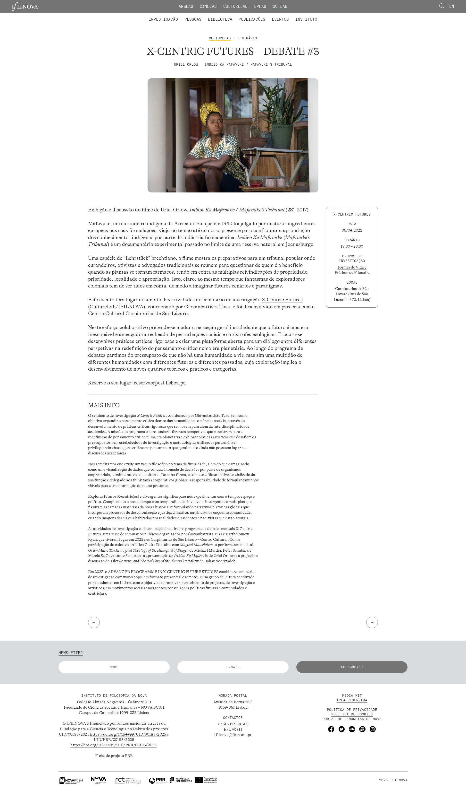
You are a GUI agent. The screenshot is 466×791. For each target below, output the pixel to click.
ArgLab (186, 6)
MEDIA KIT (352, 695)
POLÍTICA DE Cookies (352, 714)
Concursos (335, 15)
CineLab (208, 6)
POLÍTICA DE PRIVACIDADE (352, 709)
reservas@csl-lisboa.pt (159, 383)
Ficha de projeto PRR (114, 756)
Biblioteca (220, 19)
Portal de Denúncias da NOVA (352, 719)
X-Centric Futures (282, 300)
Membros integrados (174, 15)
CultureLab (235, 6)
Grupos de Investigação (245, 15)
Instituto (306, 19)
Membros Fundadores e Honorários (276, 15)
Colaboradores (217, 15)
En (451, 6)
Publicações (252, 19)
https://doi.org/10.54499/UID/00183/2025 (128, 734)
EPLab (260, 6)
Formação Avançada (298, 15)
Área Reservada (352, 700)
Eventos (280, 19)
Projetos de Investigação (184, 15)
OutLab (280, 6)
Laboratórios (134, 15)
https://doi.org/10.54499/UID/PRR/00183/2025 (113, 745)
